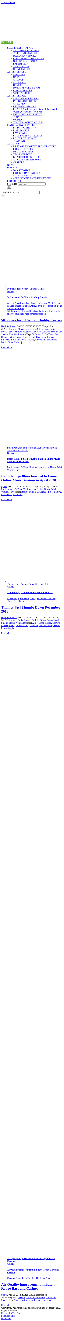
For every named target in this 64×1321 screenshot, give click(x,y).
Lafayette (5, 339)
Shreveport (40, 339)
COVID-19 (6, 494)
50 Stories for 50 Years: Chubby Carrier (25, 288)
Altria (35, 623)
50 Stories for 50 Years (42, 334)
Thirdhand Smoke (15, 308)
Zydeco (17, 342)
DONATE (7, 42)
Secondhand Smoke (52, 305)
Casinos (43, 303)
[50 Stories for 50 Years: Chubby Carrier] (35, 313)
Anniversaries (20, 1300)
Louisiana (15, 339)
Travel (18, 470)
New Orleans (28, 339)
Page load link (8, 1315)
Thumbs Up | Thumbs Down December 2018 (28, 584)
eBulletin (24, 598)
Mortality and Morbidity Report (45, 625)
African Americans (16, 303)
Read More (6, 347)
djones (4, 486)
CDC (11, 625)
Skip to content (8, 2)
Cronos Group (22, 625)
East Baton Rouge (44, 337)
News (39, 305)
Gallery (10, 291)
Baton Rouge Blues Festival (22, 337)
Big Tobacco (32, 303)
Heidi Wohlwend (9, 326)
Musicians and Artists (25, 305)
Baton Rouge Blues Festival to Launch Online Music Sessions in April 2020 (30, 478)
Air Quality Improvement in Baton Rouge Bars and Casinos (27, 1286)
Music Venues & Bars (11, 331)
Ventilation (19, 601)
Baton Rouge (27, 492)
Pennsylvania (7, 628)
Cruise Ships (13, 598)
